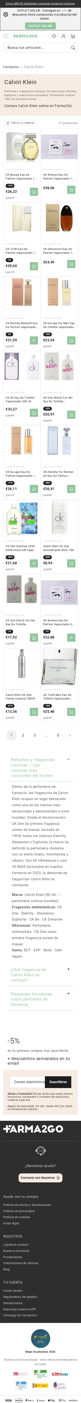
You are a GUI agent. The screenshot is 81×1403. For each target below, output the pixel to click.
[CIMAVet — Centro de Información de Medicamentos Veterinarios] (60, 1373)
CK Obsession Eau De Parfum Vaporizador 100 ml (59, 251)
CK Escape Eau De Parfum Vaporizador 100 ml (22, 474)
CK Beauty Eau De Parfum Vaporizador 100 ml (22, 176)
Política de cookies (16, 1217)
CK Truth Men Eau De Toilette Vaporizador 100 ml (57, 697)
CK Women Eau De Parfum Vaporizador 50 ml (58, 622)
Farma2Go (11, 67)
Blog (6, 1269)
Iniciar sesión (12, 1290)
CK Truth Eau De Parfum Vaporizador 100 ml (22, 251)
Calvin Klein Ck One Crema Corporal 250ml (20, 696)
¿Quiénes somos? (16, 1244)
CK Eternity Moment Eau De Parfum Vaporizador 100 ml (22, 325)
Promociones (12, 1257)
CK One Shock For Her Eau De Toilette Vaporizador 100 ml (20, 622)
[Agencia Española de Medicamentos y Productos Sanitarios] (21, 1373)
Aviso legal (11, 1223)
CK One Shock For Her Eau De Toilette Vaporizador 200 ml (58, 399)
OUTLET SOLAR (40, 26)
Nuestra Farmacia (16, 1251)
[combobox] (40, 48)
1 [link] (11, 735)
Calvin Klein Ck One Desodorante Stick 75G (58, 548)
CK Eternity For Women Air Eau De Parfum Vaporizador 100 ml (58, 474)
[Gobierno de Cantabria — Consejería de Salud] (60, 1385)
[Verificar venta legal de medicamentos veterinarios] (21, 1385)
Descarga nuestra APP (19, 1309)
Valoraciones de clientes (20, 1263)
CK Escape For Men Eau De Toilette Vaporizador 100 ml (59, 325)
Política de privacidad (19, 1211)
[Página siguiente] (70, 735)
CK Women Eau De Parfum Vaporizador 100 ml (59, 176)
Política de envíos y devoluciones (27, 1205)
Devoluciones (12, 1303)
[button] (44, 36)
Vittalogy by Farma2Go (20, 1315)
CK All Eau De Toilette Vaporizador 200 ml (20, 399)
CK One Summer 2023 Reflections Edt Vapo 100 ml (20, 548)
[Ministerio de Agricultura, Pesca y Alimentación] (41, 1385)
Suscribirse (58, 1082)
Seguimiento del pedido (20, 1297)
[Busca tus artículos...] (73, 47)
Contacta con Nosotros (38, 1177)
